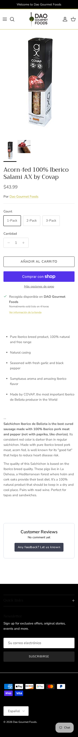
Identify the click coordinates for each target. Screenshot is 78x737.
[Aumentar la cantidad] (24, 243)
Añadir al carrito (39, 261)
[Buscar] (14, 19)
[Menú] (5, 19)
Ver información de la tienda (25, 312)
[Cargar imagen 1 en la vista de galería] (39, 83)
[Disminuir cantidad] (7, 243)
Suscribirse (39, 656)
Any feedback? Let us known (39, 547)
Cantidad (10, 233)
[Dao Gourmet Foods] (39, 19)
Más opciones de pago (39, 287)
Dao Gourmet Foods (24, 196)
